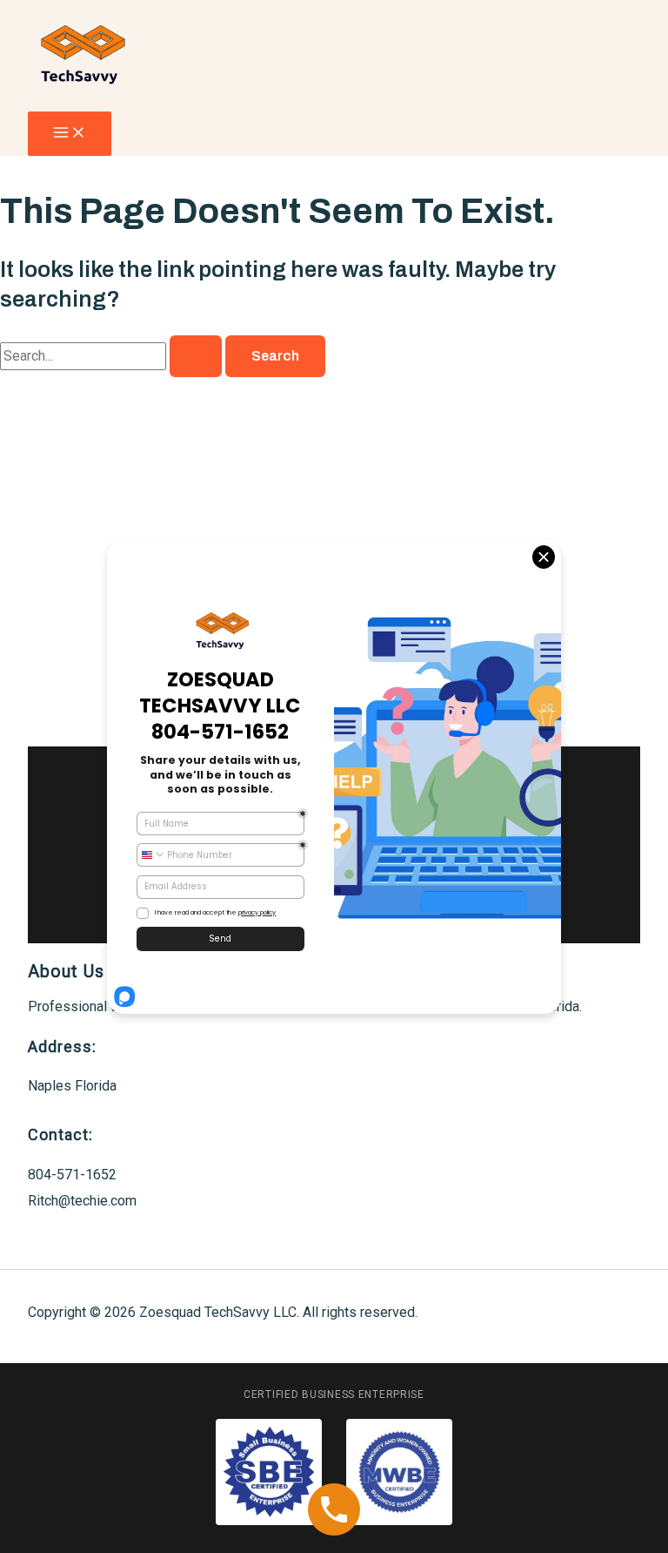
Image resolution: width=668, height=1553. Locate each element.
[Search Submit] (196, 356)
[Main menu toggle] (69, 133)
